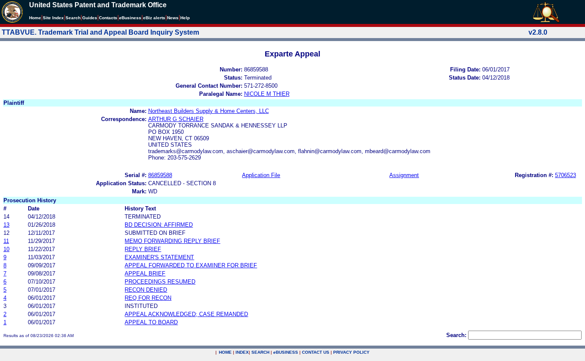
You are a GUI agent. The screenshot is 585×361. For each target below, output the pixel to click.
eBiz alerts (154, 17)
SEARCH (260, 352)
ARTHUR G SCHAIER (175, 119)
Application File (261, 175)
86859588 (160, 175)
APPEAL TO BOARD (151, 322)
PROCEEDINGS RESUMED (160, 281)
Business (130, 17)
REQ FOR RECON (148, 298)
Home (35, 17)
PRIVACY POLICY (351, 352)
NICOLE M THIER (267, 94)
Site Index (53, 17)
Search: (456, 335)
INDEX (242, 352)
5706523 (565, 175)
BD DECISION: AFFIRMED (159, 225)
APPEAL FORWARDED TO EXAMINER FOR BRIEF (191, 265)
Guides (89, 17)
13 (6, 225)
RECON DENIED (146, 290)
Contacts (108, 17)
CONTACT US (315, 352)
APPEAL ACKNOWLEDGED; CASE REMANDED (186, 314)
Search (73, 17)
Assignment (404, 175)
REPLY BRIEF (143, 249)
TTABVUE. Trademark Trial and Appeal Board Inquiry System (100, 32)
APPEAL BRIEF (145, 273)
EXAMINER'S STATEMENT (159, 257)
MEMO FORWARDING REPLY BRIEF (172, 241)
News (173, 17)
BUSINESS (285, 352)
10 (6, 249)
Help (185, 17)
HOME (225, 352)
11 (6, 241)
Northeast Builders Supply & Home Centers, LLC (208, 111)
